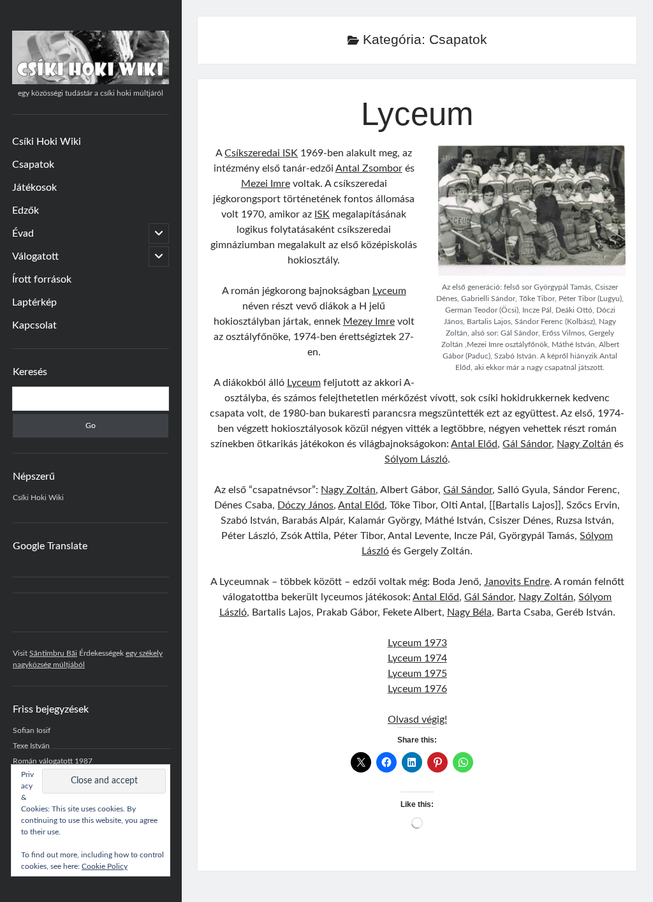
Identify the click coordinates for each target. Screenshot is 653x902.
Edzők (25, 210)
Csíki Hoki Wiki (46, 142)
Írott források (41, 279)
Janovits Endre (517, 582)
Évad (23, 233)
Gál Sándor (527, 444)
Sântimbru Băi (53, 653)
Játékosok (34, 187)
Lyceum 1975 (417, 674)
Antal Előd (474, 444)
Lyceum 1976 (417, 689)
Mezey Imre (369, 321)
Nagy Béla (469, 612)
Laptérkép (34, 302)
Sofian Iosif (31, 730)
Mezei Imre (265, 184)
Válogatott (35, 256)
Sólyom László (416, 459)
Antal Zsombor (368, 168)
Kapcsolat (34, 325)
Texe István (31, 746)
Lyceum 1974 (417, 658)
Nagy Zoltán (584, 444)
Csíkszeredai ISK (261, 153)
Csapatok (33, 164)
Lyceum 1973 (417, 643)
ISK (322, 214)
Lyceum (417, 114)
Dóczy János (305, 505)
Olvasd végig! (417, 719)
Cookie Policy (105, 866)
